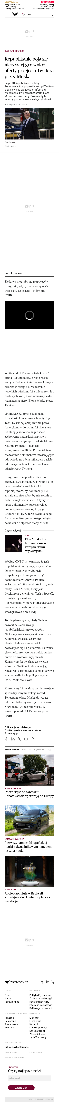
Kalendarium (36, 1053)
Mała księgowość (38, 1027)
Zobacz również (12, 750)
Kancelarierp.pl (37, 1031)
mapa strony (11, 1053)
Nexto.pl (34, 1024)
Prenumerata (12, 1024)
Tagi (49, 750)
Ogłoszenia (10, 1021)
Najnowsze (39, 750)
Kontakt (9, 998)
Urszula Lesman (13, 273)
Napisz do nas (12, 1001)
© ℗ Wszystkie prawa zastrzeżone (23, 730)
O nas (7, 995)
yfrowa (26, 14)
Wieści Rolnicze (37, 1034)
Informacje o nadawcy (41, 1005)
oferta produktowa (14, 1058)
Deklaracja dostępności (41, 1008)
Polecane (26, 750)
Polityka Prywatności (40, 995)
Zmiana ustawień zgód (41, 998)
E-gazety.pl (35, 1021)
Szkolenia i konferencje (17, 1047)
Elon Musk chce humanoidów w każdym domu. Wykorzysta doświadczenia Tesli (38, 545)
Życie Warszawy (38, 1037)
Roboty (28, 536)
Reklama (9, 1017)
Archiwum (10, 1027)
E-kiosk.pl (34, 1017)
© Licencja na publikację (18, 727)
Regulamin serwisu (39, 1001)
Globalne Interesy (14, 51)
